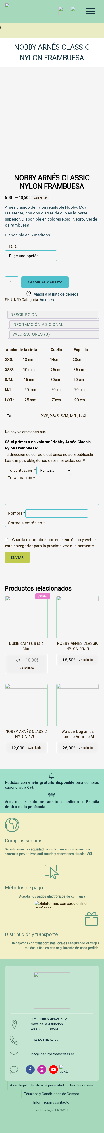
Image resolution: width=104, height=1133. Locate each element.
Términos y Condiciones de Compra (51, 1094)
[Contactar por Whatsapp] (75, 11)
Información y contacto (51, 1102)
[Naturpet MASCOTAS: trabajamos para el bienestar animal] (20, 11)
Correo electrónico (26, 522)
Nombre (16, 513)
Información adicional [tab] (38, 324)
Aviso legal (18, 1085)
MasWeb (61, 1110)
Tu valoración (21, 477)
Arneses (47, 299)
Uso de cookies (81, 1085)
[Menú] (90, 11)
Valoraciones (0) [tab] (31, 334)
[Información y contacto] (62, 11)
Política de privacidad (47, 1085)
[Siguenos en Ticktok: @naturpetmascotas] (63, 1069)
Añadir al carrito (45, 282)
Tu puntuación (22, 470)
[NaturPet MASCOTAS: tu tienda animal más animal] (52, 990)
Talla (12, 246)
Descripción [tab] (23, 314)
